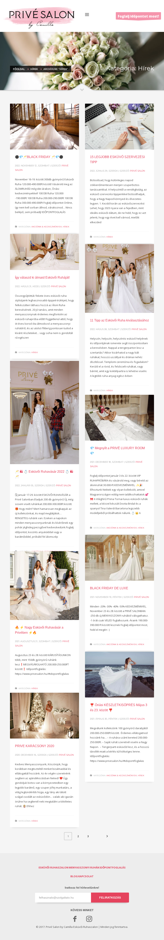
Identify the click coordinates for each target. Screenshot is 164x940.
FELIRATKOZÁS (110, 897)
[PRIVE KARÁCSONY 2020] (44, 715)
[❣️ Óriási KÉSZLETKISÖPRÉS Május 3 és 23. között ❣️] (119, 674)
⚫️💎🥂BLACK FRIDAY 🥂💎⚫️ (39, 157)
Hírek (66, 226)
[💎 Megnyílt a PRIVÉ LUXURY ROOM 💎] (119, 417)
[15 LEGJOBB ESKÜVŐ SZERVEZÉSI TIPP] (119, 126)
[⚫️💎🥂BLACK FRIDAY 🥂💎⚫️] (44, 126)
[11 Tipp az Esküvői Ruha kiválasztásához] (119, 278)
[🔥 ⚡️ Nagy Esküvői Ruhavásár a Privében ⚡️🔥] (44, 585)
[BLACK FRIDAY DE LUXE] (119, 558)
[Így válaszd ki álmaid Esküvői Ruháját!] (44, 252)
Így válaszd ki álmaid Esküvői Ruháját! (42, 277)
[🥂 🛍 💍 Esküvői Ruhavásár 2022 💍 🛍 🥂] (44, 412)
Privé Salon (137, 170)
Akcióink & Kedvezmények (46, 226)
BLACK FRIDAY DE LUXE (109, 588)
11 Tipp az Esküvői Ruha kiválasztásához (119, 320)
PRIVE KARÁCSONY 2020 (34, 746)
